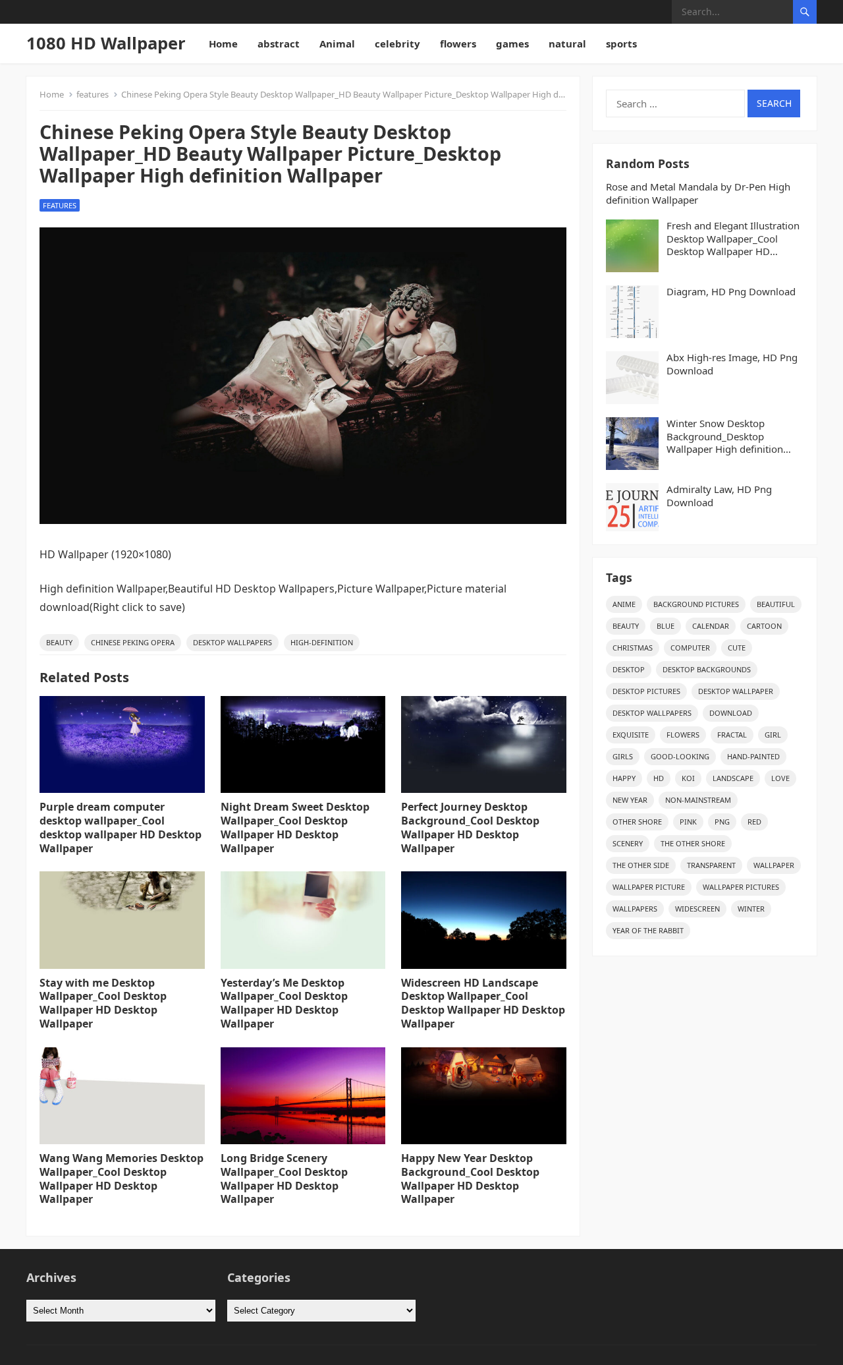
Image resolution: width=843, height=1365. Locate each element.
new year (629, 800)
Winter (751, 909)
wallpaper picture (648, 887)
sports (621, 43)
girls (622, 756)
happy (624, 778)
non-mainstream (698, 800)
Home (223, 43)
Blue (665, 626)
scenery (627, 843)
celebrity (397, 43)
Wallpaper (773, 865)
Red (754, 822)
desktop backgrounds (707, 669)
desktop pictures (646, 691)
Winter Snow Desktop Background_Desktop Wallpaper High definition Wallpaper (724, 436)
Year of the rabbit (648, 930)
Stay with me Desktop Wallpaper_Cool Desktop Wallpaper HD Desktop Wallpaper (103, 1003)
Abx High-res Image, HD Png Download (732, 364)
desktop (628, 669)
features (92, 94)
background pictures (696, 604)
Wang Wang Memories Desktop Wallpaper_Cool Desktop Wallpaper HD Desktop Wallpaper (122, 1178)
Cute (737, 648)
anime (624, 604)
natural (567, 43)
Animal (337, 43)
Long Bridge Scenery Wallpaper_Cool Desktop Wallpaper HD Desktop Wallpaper (284, 1178)
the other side (640, 865)
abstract (279, 43)
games (512, 43)
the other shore (693, 843)
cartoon (764, 626)
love (780, 778)
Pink (688, 822)
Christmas (632, 648)
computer (690, 648)
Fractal (732, 735)
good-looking (680, 756)
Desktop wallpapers (232, 642)
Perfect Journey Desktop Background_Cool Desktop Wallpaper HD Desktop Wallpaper (470, 827)
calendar (710, 626)
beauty (59, 642)
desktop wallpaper (735, 691)
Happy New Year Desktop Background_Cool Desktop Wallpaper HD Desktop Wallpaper (470, 1178)
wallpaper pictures (741, 887)
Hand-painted (753, 756)
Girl (773, 735)
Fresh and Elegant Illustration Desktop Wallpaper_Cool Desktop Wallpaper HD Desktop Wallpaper (733, 238)
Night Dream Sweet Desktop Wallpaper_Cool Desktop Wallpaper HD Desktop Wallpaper (295, 827)
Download (730, 713)
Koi (688, 778)
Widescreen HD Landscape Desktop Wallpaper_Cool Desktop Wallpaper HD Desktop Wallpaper (483, 1003)
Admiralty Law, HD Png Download (719, 496)
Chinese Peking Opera (133, 642)
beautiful (776, 604)
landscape (733, 778)
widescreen (697, 909)
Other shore (637, 822)
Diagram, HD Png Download (731, 291)
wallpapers (634, 909)
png (722, 822)
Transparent (711, 865)
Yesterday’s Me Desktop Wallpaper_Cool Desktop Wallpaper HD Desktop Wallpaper (284, 1003)
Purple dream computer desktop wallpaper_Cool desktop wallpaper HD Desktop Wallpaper (121, 827)
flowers (458, 43)
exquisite (630, 735)
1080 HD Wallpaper (106, 43)
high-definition (321, 642)
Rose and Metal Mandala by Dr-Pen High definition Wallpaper (698, 193)
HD (658, 778)
